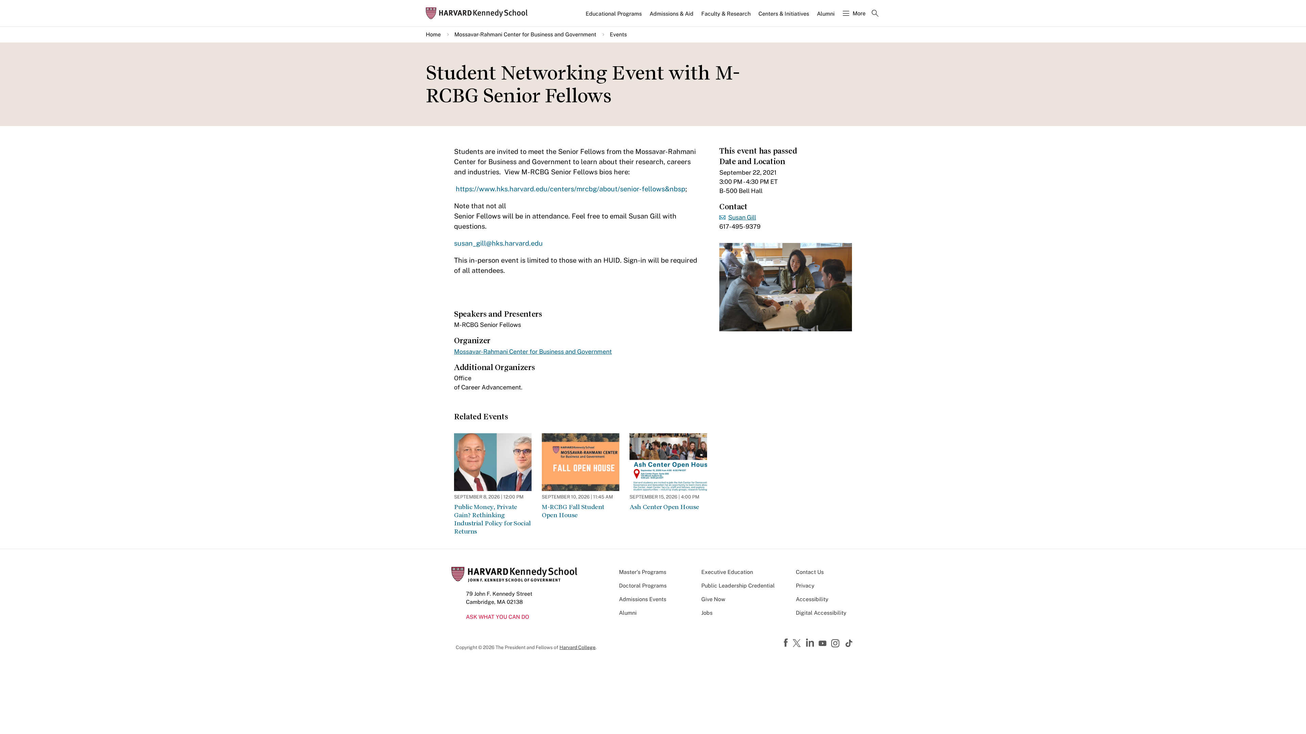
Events (618, 34)
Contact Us (810, 572)
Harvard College (577, 647)
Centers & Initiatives (783, 14)
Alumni (826, 14)
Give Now (713, 599)
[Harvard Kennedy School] (479, 13)
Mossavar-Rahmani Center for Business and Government (525, 34)
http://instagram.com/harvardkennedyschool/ (836, 644)
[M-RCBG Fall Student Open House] (580, 462)
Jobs (707, 613)
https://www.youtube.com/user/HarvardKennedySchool (823, 643)
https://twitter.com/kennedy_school (798, 643)
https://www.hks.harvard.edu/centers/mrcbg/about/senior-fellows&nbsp (570, 189)
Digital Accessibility (821, 613)
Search (875, 14)
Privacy (805, 585)
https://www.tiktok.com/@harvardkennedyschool (849, 643)
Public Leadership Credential (738, 585)
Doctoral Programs (643, 585)
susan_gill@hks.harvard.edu (498, 243)
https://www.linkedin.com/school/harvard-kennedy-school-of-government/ (811, 642)
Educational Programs (614, 14)
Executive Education (727, 572)
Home (433, 34)
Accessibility (812, 599)
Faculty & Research (726, 14)
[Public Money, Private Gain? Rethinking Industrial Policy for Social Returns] (493, 462)
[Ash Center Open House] (668, 462)
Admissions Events (642, 599)
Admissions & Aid (671, 14)
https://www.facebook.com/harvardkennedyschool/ (787, 642)
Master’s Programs (642, 572)
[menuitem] (614, 16)
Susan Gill (742, 217)
